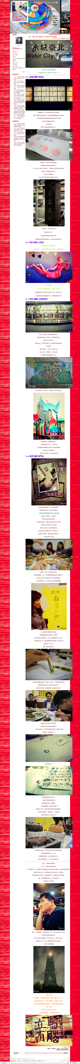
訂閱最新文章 (54, 11)
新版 (48, 8)
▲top (68, 1058)
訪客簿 (54, 22)
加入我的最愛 (48, 11)
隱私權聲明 (39, 1060)
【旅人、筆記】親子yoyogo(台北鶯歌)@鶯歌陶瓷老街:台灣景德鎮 (19, 91)
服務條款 (28, 1060)
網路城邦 (67, 1)
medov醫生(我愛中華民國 (19, 58)
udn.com (67, 1060)
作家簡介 (55, 24)
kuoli (15, 51)
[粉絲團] (2, 1063)
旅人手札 (70, 1047)
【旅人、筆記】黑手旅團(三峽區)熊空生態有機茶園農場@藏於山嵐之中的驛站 (19, 111)
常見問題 (24, 1060)
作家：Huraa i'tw (36, 9)
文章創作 (55, 18)
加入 (71, 1062)
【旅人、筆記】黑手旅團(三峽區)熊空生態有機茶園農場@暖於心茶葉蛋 (19, 107)
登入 (68, 1062)
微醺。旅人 (38, 8)
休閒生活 (65, 1047)
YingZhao (16, 66)
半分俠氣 (16, 54)
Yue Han (16, 62)
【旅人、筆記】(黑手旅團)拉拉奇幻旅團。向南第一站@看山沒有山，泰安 (19, 129)
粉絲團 (4, 1062)
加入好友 (35, 11)
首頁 (54, 16)
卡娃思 (15, 52)
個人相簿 (55, 20)
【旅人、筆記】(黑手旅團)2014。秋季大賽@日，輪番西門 (19, 78)
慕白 (15, 60)
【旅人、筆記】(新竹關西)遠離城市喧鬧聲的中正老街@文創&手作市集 (19, 125)
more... (23, 71)
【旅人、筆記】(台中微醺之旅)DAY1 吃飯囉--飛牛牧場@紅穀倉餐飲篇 (19, 144)
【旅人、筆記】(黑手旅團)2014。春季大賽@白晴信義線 (19, 87)
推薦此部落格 (41, 11)
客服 (43, 1060)
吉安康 (15, 64)
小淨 (15, 56)
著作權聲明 (33, 1060)
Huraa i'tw (19, 45)
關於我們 (19, 1060)
